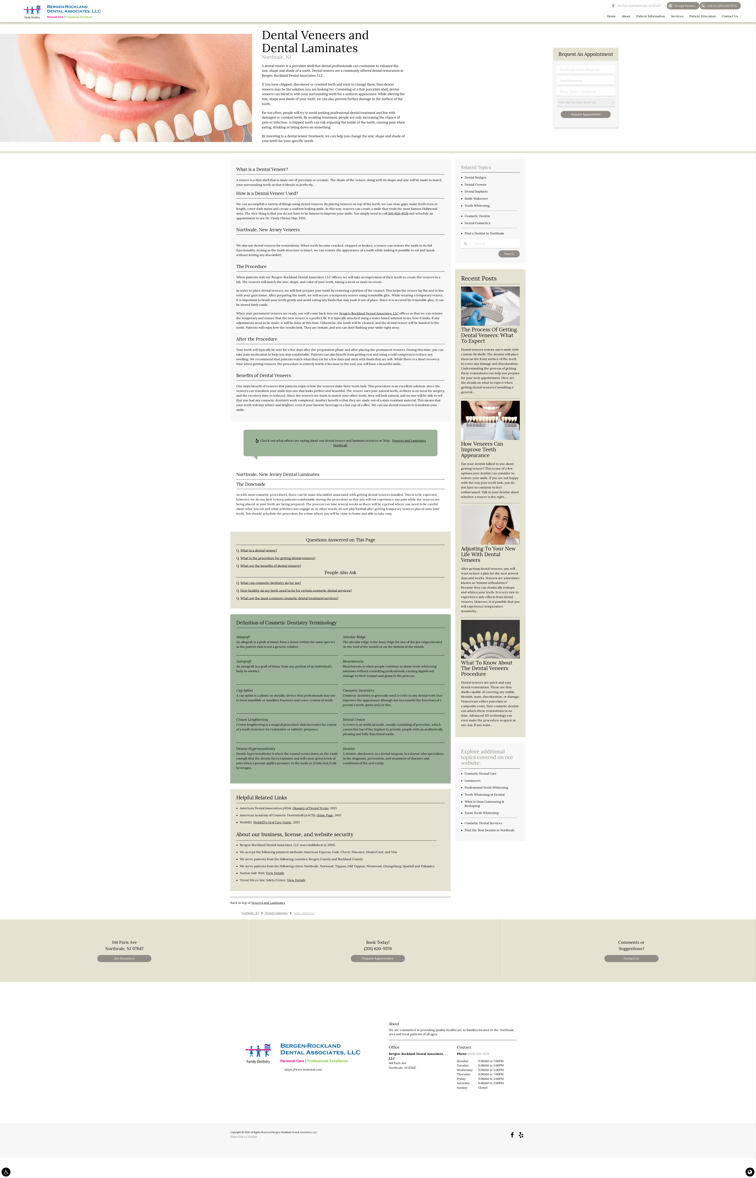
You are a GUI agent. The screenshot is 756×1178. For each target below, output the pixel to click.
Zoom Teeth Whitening (482, 813)
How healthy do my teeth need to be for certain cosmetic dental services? (296, 590)
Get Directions (124, 958)
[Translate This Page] (750, 1172)
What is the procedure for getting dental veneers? (277, 558)
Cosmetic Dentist (477, 216)
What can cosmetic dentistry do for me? (270, 583)
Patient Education (702, 16)
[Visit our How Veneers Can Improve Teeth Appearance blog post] (490, 439)
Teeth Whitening (477, 205)
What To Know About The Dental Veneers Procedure (486, 668)
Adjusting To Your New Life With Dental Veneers (488, 554)
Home (611, 16)
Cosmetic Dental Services (483, 823)
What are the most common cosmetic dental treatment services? (289, 598)
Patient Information (650, 16)
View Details (275, 873)
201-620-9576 (398, 213)
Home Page (325, 815)
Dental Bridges (475, 177)
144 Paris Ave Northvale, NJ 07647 (638, 6)
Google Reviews (685, 6)
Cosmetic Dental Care (481, 773)
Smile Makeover (476, 198)
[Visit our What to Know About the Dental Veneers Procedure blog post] (490, 657)
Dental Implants (476, 191)
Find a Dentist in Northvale (484, 233)
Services (677, 16)
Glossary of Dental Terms (311, 808)
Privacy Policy (237, 1136)
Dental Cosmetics (477, 223)
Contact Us (730, 16)
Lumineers (472, 781)
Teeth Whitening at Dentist (485, 794)
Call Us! (722, 6)
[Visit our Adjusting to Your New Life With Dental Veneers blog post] (490, 544)
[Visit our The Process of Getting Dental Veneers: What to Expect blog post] (490, 324)
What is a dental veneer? (258, 550)
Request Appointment (378, 958)
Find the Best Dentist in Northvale (490, 830)
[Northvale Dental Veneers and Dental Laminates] (126, 141)
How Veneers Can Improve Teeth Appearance (482, 449)
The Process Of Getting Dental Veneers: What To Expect (489, 335)
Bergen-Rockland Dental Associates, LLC (369, 313)
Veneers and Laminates (268, 903)
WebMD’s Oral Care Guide (272, 822)
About (626, 16)
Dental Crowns (475, 184)
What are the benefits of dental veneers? (270, 566)
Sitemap (252, 1136)
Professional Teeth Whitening (486, 787)
